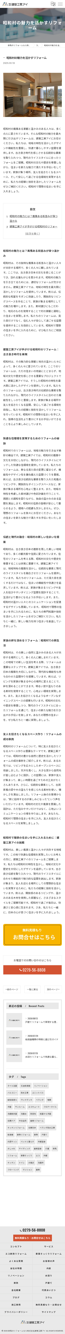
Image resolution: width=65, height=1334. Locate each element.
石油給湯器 (25, 1085)
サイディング (24, 1148)
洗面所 (41, 1162)
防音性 (33, 1113)
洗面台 (24, 1113)
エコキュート (34, 1106)
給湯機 (10, 1134)
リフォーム (12, 1155)
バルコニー (12, 1092)
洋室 (9, 1106)
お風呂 (31, 1162)
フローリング (13, 1169)
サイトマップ (49, 1311)
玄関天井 (32, 1127)
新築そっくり (26, 1155)
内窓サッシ (12, 1141)
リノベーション (40, 1085)
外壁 (45, 1155)
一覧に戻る (32, 989)
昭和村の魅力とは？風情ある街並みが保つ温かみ (34, 218)
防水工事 (24, 1092)
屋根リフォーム (37, 1120)
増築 (49, 1099)
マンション (27, 1169)
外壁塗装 (41, 1141)
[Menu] (60, 3)
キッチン (11, 1162)
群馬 (55, 1148)
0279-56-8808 (34, 970)
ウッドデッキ (26, 1099)
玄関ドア (11, 1120)
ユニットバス (38, 1092)
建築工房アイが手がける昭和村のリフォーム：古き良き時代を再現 (33, 228)
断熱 (36, 1134)
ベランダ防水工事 (47, 1127)
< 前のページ (12, 989)
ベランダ (40, 1099)
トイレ (22, 1162)
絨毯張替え (12, 1099)
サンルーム (20, 1106)
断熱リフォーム (23, 1134)
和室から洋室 (45, 1113)
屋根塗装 (37, 1148)
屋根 (38, 1169)
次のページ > (53, 989)
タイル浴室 (12, 1085)
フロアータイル (50, 1106)
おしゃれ (11, 1148)
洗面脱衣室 (12, 1113)
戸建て (44, 1134)
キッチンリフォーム (16, 1127)
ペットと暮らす (27, 1141)
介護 (47, 1148)
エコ (38, 1155)
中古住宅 (23, 1120)
